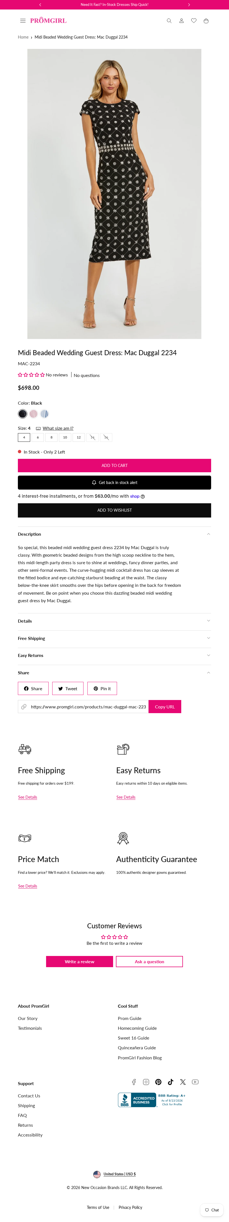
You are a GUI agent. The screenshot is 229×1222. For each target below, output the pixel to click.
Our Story (27, 1018)
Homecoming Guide (137, 1028)
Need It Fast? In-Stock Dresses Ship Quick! (115, 4)
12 (79, 437)
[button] (23, 21)
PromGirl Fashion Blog (140, 1057)
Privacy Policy (130, 1207)
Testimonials (30, 1028)
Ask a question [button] (149, 961)
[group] (114, 194)
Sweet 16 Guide (133, 1037)
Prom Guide (129, 1018)
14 (94, 438)
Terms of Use (98, 1207)
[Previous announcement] (40, 4)
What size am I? (58, 428)
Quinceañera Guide (137, 1047)
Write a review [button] (79, 961)
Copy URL (165, 706)
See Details (27, 797)
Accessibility (30, 1134)
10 (65, 437)
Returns (25, 1125)
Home (23, 37)
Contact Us (29, 1095)
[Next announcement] (189, 4)
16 (108, 438)
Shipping (26, 1105)
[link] (181, 21)
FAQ (22, 1115)
